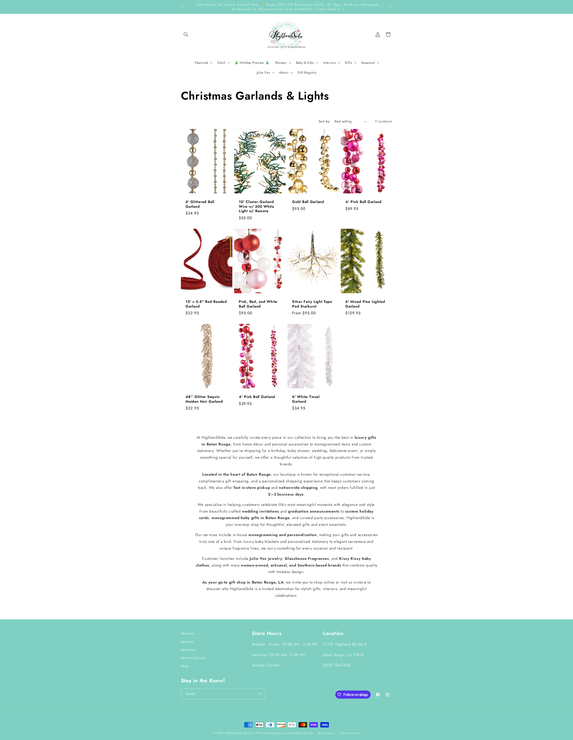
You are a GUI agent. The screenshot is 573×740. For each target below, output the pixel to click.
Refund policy (326, 733)
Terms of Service (193, 657)
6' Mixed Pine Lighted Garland (365, 304)
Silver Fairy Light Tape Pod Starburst (312, 304)
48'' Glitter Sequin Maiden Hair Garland (204, 399)
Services (187, 641)
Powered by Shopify (300, 733)
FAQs (185, 666)
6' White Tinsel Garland (305, 399)
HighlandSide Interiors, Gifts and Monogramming (256, 733)
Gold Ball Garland (308, 202)
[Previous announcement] (182, 6)
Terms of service (350, 733)
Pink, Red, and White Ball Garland (258, 304)
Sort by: (324, 121)
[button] (186, 34)
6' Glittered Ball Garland (200, 204)
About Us (188, 633)
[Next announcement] (391, 6)
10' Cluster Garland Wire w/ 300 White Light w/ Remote (256, 206)
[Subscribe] (260, 694)
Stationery (188, 649)
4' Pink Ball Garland (363, 202)
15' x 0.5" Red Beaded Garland (206, 304)
